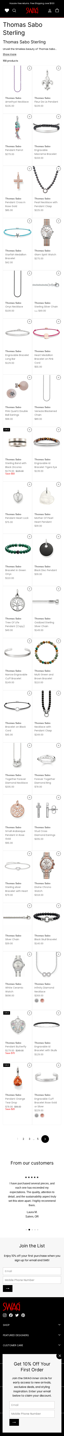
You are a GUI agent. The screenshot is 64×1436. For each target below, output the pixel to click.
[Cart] (57, 10)
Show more (9, 54)
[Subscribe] (14, 1422)
